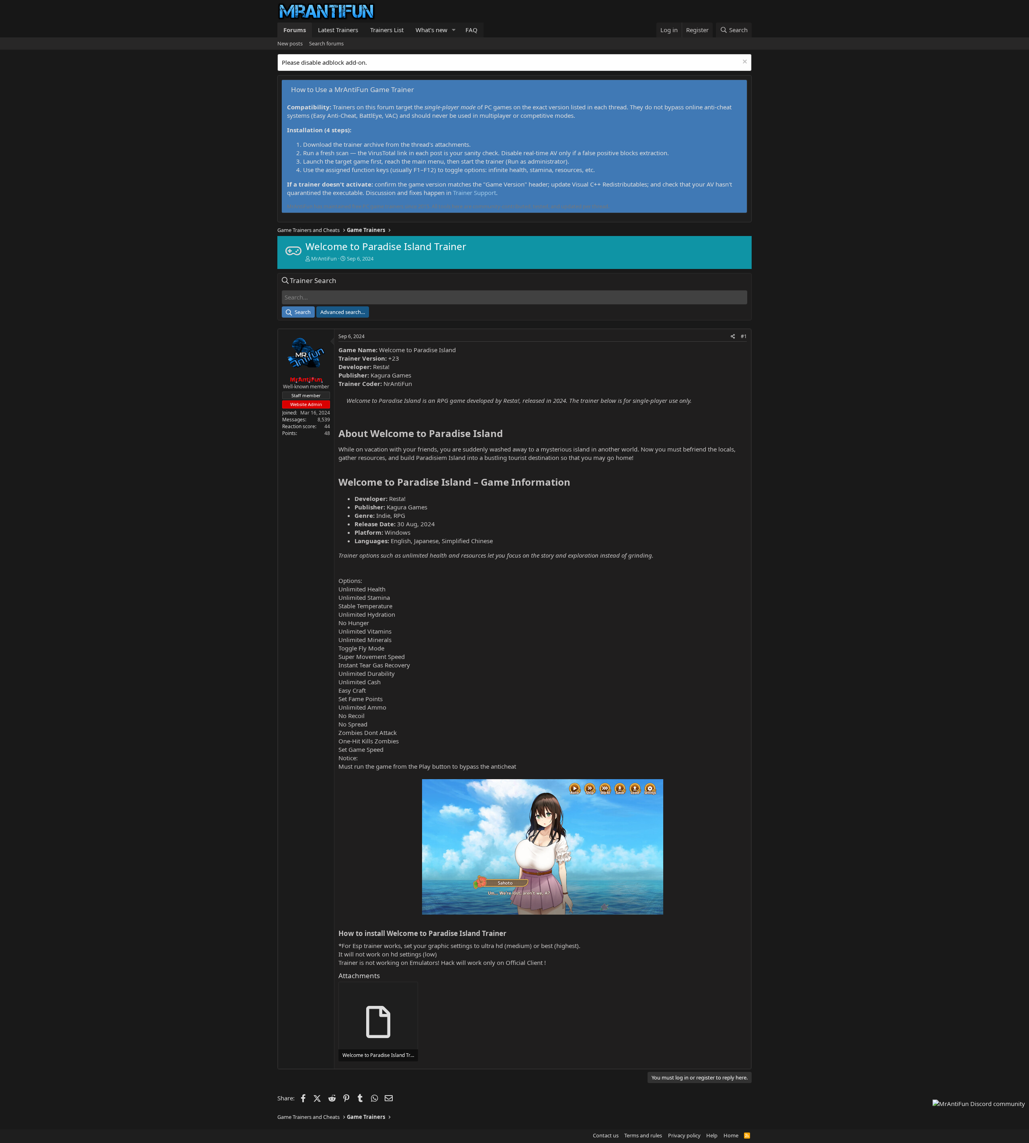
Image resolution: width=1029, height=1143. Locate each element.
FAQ (471, 30)
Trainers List (387, 30)
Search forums (326, 43)
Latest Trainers (338, 30)
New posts (290, 43)
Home (731, 1135)
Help (711, 1135)
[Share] (733, 336)
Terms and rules (643, 1135)
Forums (294, 30)
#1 (744, 336)
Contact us (606, 1135)
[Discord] (979, 1104)
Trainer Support (474, 193)
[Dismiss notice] (743, 62)
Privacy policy (684, 1135)
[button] (453, 30)
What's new (431, 30)
